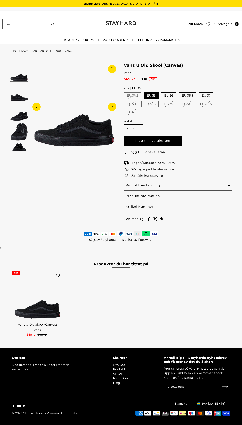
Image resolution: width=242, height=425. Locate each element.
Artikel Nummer (140, 206)
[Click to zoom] (112, 69)
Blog (116, 383)
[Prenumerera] (225, 386)
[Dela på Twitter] (155, 219)
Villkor (117, 374)
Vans (127, 73)
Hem (15, 51)
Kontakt (119, 369)
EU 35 (151, 95)
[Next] (112, 107)
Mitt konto (195, 24)
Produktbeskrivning (143, 185)
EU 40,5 (206, 104)
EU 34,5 (132, 95)
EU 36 (168, 95)
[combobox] (29, 24)
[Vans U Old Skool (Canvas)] (37, 296)
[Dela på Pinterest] (161, 219)
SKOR (87, 40)
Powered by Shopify (62, 413)
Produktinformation (143, 196)
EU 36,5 (187, 95)
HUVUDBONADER (111, 40)
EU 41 (131, 112)
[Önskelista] (208, 24)
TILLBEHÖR (140, 40)
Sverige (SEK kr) (213, 403)
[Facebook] (13, 406)
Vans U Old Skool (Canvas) (37, 324)
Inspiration (121, 378)
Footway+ (145, 240)
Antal (128, 121)
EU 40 (186, 104)
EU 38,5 (150, 104)
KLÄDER (70, 40)
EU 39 (168, 104)
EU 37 (206, 95)
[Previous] (36, 107)
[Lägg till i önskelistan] (57, 275)
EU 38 (131, 104)
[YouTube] (19, 406)
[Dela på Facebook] (149, 219)
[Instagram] (24, 406)
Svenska (181, 403)
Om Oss (119, 365)
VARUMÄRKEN (167, 40)
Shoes (24, 51)
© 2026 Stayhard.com (28, 413)
